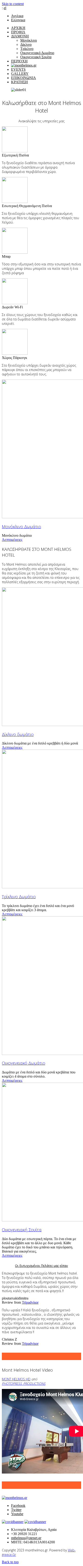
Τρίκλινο (26, 49)
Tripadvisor (30, 1302)
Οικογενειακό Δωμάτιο (37, 53)
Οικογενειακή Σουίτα (35, 57)
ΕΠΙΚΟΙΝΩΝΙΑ (23, 78)
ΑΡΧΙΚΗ (18, 28)
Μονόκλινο (28, 40)
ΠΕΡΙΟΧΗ (19, 61)
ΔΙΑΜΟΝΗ (20, 36)
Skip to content (13, 4)
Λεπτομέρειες (12, 540)
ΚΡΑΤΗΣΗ (19, 82)
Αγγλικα (17, 16)
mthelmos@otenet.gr (26, 1538)
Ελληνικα (18, 20)
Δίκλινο (26, 44)
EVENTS (18, 69)
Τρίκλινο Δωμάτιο (19, 896)
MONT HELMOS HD (16, 1379)
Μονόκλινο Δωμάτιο (21, 526)
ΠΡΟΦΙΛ (18, 32)
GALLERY (20, 74)
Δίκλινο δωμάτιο (18, 734)
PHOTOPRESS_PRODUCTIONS (23, 1383)
